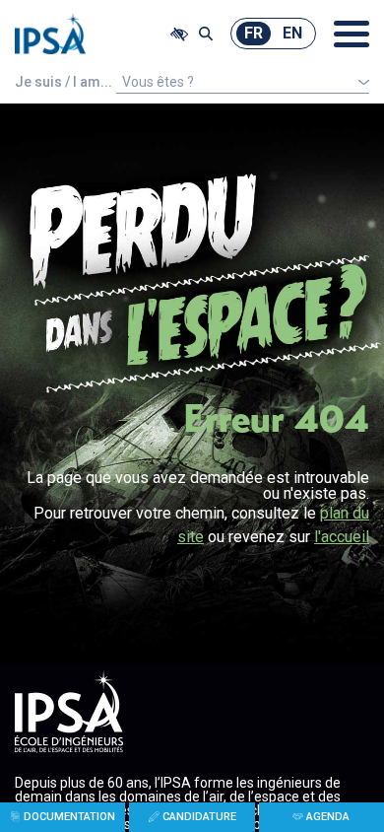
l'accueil (341, 536)
